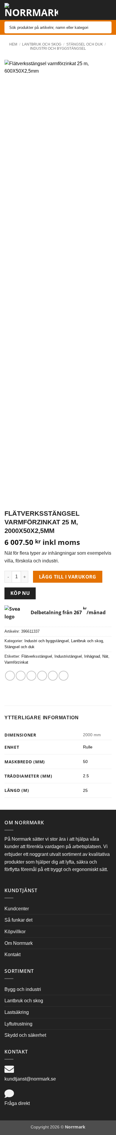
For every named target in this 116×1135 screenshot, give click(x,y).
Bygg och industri (22, 989)
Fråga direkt (17, 1103)
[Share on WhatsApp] (10, 676)
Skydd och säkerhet (25, 1035)
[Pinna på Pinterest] (53, 676)
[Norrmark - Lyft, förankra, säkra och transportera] (31, 10)
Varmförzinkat (16, 662)
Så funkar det (18, 920)
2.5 (86, 775)
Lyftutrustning (18, 1023)
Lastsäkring (16, 1012)
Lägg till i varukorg (67, 576)
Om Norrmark (18, 943)
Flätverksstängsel (36, 656)
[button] (91, 10)
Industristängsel (68, 656)
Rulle (88, 747)
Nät (105, 656)
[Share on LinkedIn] (63, 676)
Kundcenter (16, 908)
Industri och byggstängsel (58, 48)
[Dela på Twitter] (31, 676)
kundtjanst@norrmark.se (30, 1078)
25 (85, 790)
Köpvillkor (15, 931)
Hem (13, 44)
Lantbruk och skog (41, 44)
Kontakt (12, 954)
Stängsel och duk (84, 44)
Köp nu (20, 593)
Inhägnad (92, 656)
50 (85, 761)
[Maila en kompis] (42, 676)
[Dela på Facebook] (21, 676)
